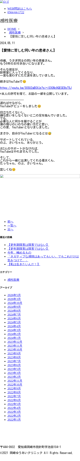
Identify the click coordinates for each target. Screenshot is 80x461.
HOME (11, 29)
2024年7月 (14, 314)
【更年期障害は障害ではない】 (28, 244)
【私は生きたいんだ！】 (23, 264)
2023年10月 (14, 349)
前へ (10, 221)
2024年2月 (14, 334)
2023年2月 (14, 376)
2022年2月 (14, 415)
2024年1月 (14, 337)
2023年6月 (14, 365)
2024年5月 (14, 322)
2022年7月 (14, 396)
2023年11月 (14, 345)
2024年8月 (14, 310)
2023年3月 (14, 373)
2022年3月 (14, 411)
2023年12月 (14, 341)
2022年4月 (14, 408)
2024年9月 (14, 306)
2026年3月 (14, 299)
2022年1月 (14, 419)
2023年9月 (14, 353)
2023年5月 (14, 369)
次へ (10, 229)
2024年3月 (14, 330)
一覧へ (11, 225)
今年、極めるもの (19, 252)
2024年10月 (14, 302)
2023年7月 (14, 361)
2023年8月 (14, 357)
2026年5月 (14, 295)
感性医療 (15, 32)
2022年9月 (14, 388)
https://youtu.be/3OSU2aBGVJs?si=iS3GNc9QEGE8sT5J (36, 87)
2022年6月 (14, 400)
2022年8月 (14, 392)
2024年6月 (14, 318)
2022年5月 (14, 404)
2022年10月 (14, 384)
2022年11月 (14, 380)
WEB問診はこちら (19, 8)
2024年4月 (14, 326)
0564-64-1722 (15, 12)
